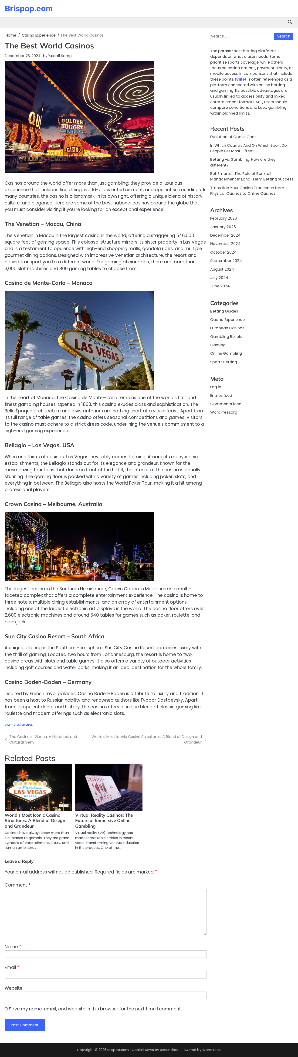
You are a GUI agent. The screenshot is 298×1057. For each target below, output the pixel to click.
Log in (215, 387)
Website (14, 988)
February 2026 (223, 218)
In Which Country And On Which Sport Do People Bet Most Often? (248, 148)
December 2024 (225, 235)
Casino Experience (19, 725)
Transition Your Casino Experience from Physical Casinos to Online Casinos (247, 190)
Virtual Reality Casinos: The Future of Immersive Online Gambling (104, 820)
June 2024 (220, 286)
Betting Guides (224, 311)
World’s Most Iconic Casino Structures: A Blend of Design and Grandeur (35, 820)
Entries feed (221, 395)
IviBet (241, 79)
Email (12, 967)
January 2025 (223, 227)
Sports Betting (223, 362)
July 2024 (219, 277)
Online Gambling (226, 353)
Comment (17, 885)
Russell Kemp (59, 55)
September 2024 (226, 260)
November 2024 (225, 244)
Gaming (218, 345)
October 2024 (223, 252)
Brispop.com (29, 8)
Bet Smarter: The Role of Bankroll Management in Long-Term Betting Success (251, 176)
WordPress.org (223, 412)
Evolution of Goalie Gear (233, 136)
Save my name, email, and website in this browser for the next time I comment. (95, 1009)
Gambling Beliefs (226, 336)
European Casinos (227, 328)
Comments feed (225, 404)
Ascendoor (169, 1049)
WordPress (211, 1049)
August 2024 (222, 269)
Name (13, 947)
